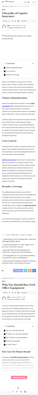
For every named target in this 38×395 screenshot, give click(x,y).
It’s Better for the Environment (17, 334)
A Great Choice (11, 344)
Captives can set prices (9, 160)
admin (8, 25)
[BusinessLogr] (9, 2)
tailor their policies (30, 205)
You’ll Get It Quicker (13, 341)
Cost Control (10, 71)
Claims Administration (14, 68)
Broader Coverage (12, 75)
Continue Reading (19, 377)
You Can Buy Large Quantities (16, 337)
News (3, 9)
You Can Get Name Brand (15, 330)
